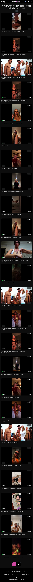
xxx (16, 577)
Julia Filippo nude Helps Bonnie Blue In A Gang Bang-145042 (13, 306)
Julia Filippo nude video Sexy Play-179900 (10, 397)
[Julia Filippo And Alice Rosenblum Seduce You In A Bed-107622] (16, 318)
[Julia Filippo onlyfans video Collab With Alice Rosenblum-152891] (16, 409)
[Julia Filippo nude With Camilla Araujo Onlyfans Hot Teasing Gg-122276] (16, 250)
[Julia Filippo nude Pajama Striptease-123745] (16, 272)
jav (18, 574)
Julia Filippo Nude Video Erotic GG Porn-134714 (12, 511)
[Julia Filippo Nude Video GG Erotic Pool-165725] (16, 546)
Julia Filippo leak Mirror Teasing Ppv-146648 (11, 214)
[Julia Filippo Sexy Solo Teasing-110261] (16, 135)
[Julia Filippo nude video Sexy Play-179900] (16, 386)
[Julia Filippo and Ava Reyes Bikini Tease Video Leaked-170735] (16, 44)
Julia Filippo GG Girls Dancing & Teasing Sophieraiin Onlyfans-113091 (13, 352)
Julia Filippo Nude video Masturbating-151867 (11, 488)
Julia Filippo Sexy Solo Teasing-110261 (10, 146)
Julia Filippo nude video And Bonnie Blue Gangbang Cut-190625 (13, 443)
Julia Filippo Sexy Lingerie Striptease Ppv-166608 (12, 191)
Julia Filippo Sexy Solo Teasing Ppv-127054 (11, 237)
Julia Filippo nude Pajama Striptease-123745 (11, 283)
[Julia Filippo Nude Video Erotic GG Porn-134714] (16, 501)
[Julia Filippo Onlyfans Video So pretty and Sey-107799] (16, 524)
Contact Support (25, 574)
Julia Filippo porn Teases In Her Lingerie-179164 (12, 374)
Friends (25, 571)
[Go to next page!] (18, 564)
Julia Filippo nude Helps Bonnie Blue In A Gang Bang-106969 (13, 78)
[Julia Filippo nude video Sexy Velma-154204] (16, 455)
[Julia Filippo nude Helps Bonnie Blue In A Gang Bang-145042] (16, 295)
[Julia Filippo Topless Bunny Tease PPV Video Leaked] (16, 21)
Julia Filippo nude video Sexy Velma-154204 (11, 465)
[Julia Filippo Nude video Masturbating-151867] (16, 478)
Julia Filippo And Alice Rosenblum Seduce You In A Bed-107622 (14, 329)
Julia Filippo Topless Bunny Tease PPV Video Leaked (13, 31)
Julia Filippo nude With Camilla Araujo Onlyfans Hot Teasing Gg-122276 (14, 260)
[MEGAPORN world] (16, 1)
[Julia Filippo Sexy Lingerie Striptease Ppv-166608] (16, 181)
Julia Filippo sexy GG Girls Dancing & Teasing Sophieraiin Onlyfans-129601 (14, 100)
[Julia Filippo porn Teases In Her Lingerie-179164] (16, 364)
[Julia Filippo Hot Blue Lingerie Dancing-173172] (16, 112)
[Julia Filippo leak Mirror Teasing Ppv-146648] (16, 204)
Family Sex (6, 574)
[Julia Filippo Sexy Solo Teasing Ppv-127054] (16, 227)
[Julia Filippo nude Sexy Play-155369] (16, 158)
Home (7, 571)
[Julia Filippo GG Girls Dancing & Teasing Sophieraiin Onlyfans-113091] (16, 341)
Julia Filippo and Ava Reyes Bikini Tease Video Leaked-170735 (13, 55)
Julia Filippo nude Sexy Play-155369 (9, 168)
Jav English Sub (16, 571)
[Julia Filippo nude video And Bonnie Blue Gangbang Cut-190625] (16, 432)
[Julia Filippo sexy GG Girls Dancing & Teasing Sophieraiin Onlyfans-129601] (16, 90)
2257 (13, 574)
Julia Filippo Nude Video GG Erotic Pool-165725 (12, 557)
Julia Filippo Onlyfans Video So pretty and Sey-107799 (13, 534)
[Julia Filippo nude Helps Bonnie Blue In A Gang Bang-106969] (16, 67)
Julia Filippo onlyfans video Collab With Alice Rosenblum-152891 (14, 420)
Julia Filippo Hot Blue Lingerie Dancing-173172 (11, 123)
